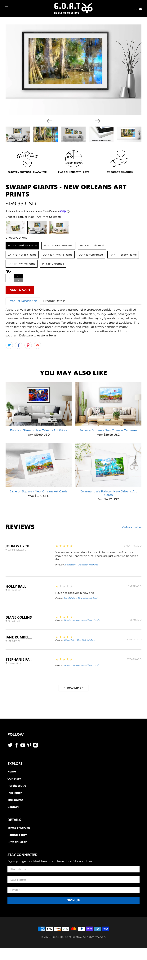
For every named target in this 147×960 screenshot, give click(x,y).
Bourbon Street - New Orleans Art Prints (38, 430)
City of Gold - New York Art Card (79, 640)
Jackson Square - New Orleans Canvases (108, 430)
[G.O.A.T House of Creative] (73, 8)
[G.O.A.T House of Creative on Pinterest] (29, 747)
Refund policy (17, 835)
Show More (73, 688)
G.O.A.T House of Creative (66, 937)
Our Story (14, 778)
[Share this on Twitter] (9, 345)
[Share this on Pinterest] (28, 345)
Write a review (131, 527)
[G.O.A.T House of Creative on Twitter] (10, 747)
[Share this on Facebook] (18, 345)
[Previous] (49, 121)
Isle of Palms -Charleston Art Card (80, 598)
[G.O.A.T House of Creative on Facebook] (16, 747)
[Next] (98, 121)
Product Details (54, 301)
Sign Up (73, 900)
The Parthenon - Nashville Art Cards (82, 620)
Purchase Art (16, 785)
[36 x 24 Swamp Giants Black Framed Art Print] (73, 69)
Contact (13, 807)
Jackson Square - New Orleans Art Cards (38, 491)
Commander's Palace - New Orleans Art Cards (108, 493)
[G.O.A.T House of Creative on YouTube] (22, 747)
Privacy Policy (17, 842)
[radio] (15, 227)
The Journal (15, 800)
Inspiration (15, 792)
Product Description (23, 301)
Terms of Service (18, 827)
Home (11, 771)
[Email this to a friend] (37, 345)
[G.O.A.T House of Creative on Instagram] (35, 747)
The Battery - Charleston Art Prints (81, 565)
